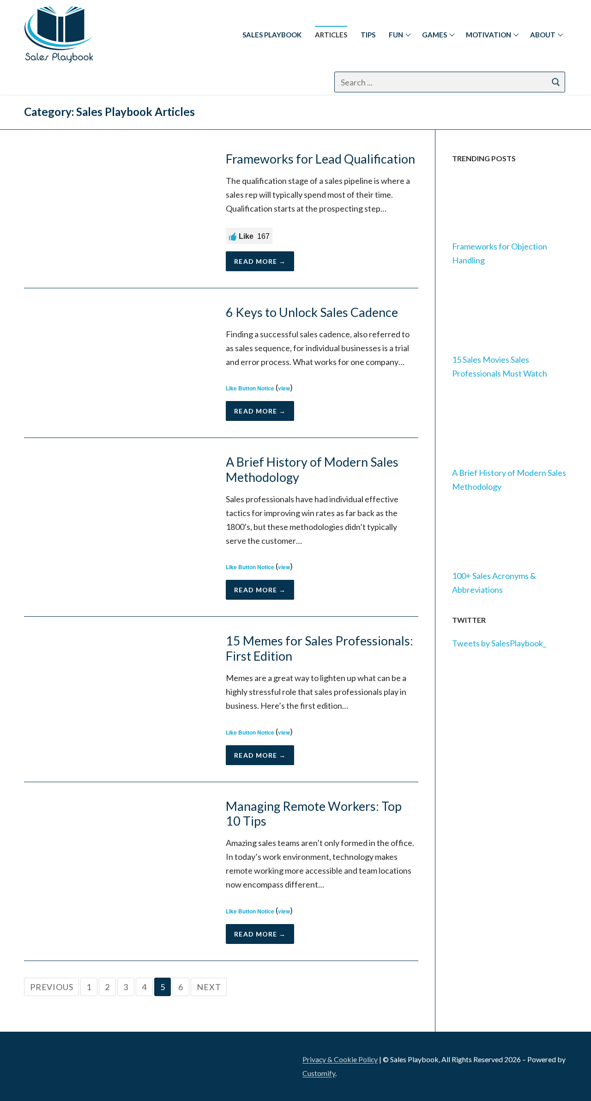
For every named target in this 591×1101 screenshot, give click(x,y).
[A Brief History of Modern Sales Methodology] (116, 527)
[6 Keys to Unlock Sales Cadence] (116, 363)
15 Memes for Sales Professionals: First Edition (319, 648)
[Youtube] (126, 82)
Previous (51, 987)
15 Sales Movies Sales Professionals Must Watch (499, 366)
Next (209, 987)
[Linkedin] (35, 82)
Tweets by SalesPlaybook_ (499, 643)
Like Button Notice (250, 388)
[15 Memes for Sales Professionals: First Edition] (116, 699)
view (284, 388)
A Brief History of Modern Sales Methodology (312, 470)
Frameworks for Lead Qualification (320, 159)
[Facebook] (57, 82)
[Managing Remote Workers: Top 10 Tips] (116, 871)
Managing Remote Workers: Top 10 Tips (314, 814)
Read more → (260, 261)
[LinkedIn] (37, 1063)
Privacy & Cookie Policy (340, 1059)
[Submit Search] (556, 82)
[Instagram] (81, 82)
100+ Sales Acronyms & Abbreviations (494, 583)
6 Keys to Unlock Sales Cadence (312, 312)
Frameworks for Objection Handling (499, 253)
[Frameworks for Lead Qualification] (116, 211)
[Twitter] (103, 82)
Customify (318, 1073)
